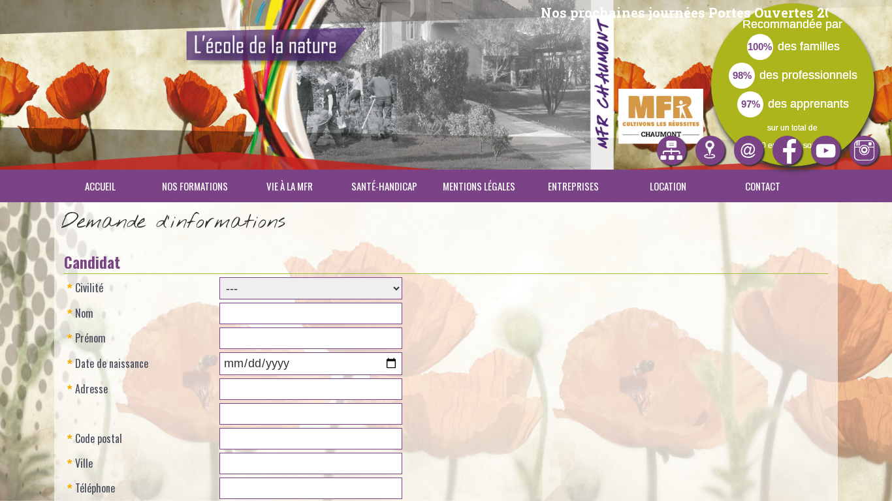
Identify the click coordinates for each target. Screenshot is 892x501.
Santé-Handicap (384, 186)
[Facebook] (787, 150)
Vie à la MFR (289, 186)
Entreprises (573, 186)
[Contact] (748, 150)
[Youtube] (825, 150)
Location (668, 186)
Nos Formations (195, 186)
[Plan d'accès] (710, 150)
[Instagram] (864, 150)
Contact (762, 186)
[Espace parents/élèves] (671, 150)
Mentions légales (479, 186)
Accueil (100, 186)
